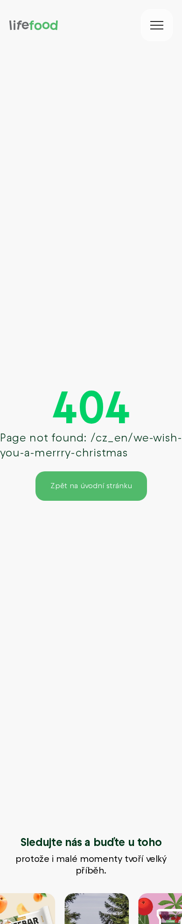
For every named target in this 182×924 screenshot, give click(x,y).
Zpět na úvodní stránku (91, 485)
